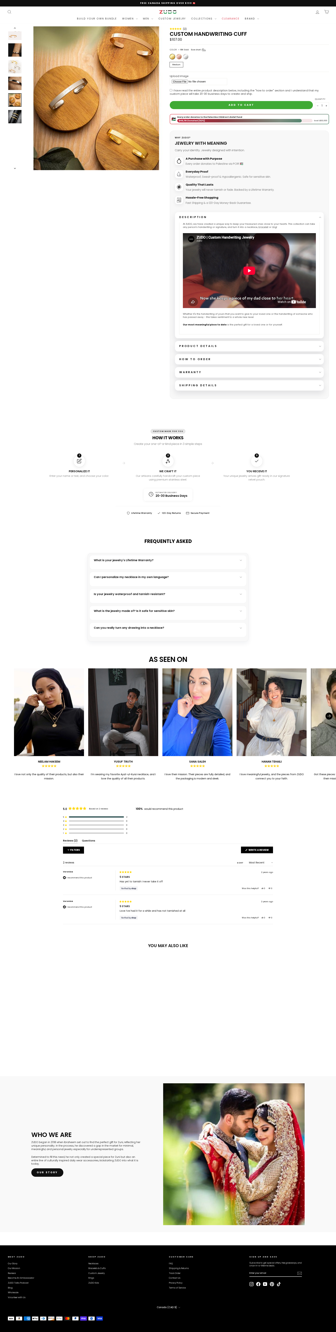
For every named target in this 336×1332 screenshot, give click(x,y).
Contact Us (174, 1278)
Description (193, 217)
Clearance (231, 18)
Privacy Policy (175, 1282)
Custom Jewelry (172, 18)
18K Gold (172, 56)
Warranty (190, 372)
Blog (10, 1287)
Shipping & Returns (179, 1268)
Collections (202, 18)
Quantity (320, 99)
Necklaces (93, 1263)
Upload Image (179, 76)
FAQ (171, 1263)
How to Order (195, 359)
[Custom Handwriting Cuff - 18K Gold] (10, 1052)
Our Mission (14, 1268)
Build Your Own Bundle (97, 18)
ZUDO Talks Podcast (18, 1282)
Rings (91, 1278)
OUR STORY (47, 1172)
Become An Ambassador (21, 1278)
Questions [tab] (88, 841)
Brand (250, 18)
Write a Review (260, 850)
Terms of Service (177, 1287)
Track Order (174, 1273)
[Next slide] (329, 724)
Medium (176, 64)
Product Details (198, 346)
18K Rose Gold (179, 56)
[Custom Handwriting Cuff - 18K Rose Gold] (15, 1052)
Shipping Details (198, 385)
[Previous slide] (7, 724)
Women (128, 18)
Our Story (12, 1263)
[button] (178, 29)
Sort (240, 862)
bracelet (263, 227)
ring (274, 227)
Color (185, 49)
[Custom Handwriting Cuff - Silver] (19, 1052)
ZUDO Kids (93, 1282)
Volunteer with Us (17, 1297)
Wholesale (13, 1292)
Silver (185, 56)
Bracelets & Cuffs (97, 1268)
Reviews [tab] (70, 841)
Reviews (12, 1273)
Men (146, 18)
